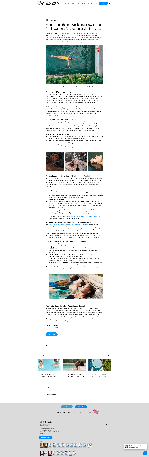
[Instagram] (109, 3)
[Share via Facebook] (46, 345)
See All (109, 355)
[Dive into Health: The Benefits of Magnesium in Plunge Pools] (74, 365)
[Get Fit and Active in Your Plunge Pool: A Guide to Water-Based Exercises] (49, 365)
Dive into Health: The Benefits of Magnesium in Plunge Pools (74, 375)
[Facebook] (112, 3)
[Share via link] (50, 345)
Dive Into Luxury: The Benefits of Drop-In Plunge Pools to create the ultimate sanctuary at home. (99, 375)
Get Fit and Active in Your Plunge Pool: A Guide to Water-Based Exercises (49, 375)
